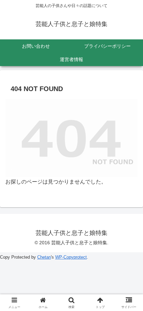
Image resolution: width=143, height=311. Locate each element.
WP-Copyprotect (71, 257)
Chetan (44, 257)
